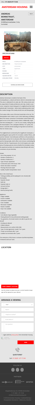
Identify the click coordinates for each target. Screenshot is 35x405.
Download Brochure (17, 85)
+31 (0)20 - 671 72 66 (19, 358)
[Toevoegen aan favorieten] (5, 34)
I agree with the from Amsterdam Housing (17, 335)
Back (31, 13)
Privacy (5, 338)
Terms (9, 338)
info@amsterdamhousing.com (17, 395)
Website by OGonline (25, 400)
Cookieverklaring (25, 398)
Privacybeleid (7, 400)
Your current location (9, 286)
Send (25, 342)
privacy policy (14, 335)
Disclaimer (15, 400)
